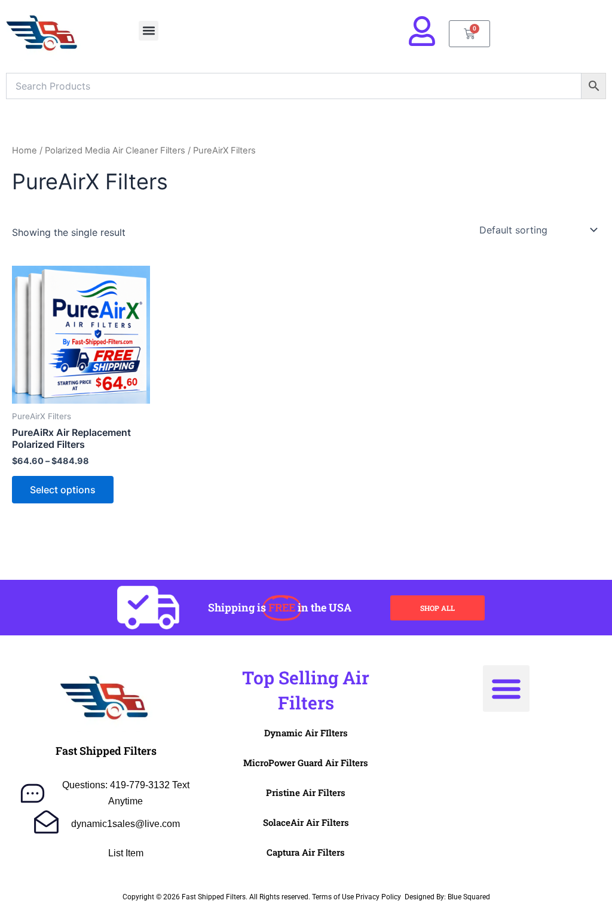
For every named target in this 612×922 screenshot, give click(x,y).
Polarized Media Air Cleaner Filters (115, 150)
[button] (148, 31)
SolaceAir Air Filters (306, 822)
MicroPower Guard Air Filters (305, 763)
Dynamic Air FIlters (306, 733)
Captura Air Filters (306, 852)
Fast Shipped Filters (106, 750)
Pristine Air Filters (305, 792)
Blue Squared (469, 897)
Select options (63, 490)
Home (24, 150)
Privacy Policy (378, 897)
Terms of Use (333, 897)
